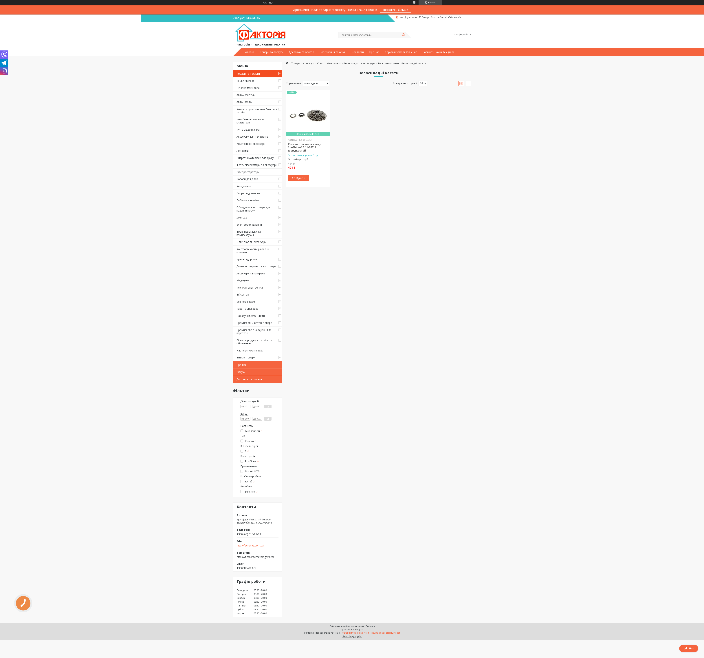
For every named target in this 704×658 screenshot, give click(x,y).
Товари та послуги (271, 52)
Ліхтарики (242, 150)
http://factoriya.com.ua (250, 545)
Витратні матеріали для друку (255, 158)
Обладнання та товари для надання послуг (253, 208)
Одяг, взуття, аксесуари (251, 242)
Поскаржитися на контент (355, 632)
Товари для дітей (247, 179)
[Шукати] (403, 35)
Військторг (243, 294)
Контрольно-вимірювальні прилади (253, 250)
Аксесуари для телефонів (252, 136)
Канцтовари (244, 186)
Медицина (242, 280)
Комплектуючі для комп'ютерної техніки (256, 110)
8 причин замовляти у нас (401, 52)
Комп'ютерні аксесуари (250, 143)
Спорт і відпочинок (248, 193)
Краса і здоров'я (246, 259)
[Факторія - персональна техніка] (261, 33)
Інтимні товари (245, 357)
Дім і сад (241, 217)
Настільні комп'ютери (249, 350)
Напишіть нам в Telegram (438, 52)
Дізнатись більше (395, 10)
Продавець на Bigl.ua (352, 629)
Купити (300, 178)
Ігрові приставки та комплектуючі (248, 233)
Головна (249, 52)
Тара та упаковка (247, 308)
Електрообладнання (249, 224)
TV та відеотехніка (248, 129)
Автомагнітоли (245, 95)
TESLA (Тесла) (245, 81)
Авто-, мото (244, 102)
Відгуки (240, 372)
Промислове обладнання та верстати (254, 331)
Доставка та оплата (301, 52)
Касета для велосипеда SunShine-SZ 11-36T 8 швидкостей (304, 147)
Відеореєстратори (247, 172)
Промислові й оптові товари (254, 323)
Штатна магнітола (248, 88)
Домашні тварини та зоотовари (256, 266)
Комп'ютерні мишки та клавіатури (250, 121)
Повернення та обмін (333, 52)
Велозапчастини (388, 63)
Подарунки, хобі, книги (250, 316)
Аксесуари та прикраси (250, 273)
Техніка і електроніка (249, 287)
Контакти (358, 52)
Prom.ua (370, 626)
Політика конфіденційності (386, 632)
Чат (691, 648)
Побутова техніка (247, 200)
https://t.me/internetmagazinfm (255, 556)
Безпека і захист (246, 301)
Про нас (374, 52)
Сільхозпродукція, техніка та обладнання (254, 341)
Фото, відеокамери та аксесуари (256, 165)
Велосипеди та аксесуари (359, 63)
